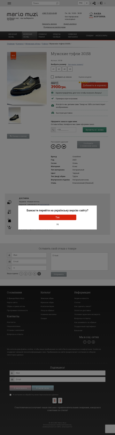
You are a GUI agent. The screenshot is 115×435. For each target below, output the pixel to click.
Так (58, 217)
